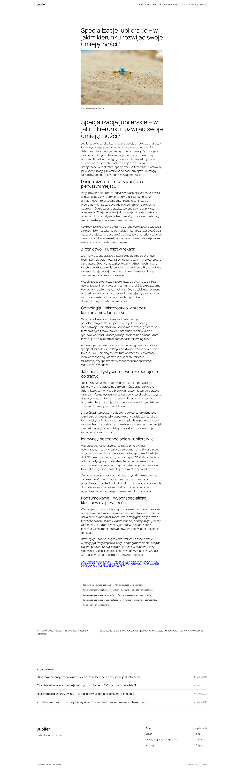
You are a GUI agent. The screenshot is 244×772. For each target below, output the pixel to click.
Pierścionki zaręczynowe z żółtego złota (141, 600)
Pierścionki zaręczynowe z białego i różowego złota (132, 590)
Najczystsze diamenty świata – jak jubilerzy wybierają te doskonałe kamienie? (86, 693)
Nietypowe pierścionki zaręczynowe (96, 585)
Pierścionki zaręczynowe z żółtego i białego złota (101, 600)
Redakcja (90, 108)
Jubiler (41, 4)
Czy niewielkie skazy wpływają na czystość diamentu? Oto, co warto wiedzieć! (86, 685)
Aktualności (100, 108)
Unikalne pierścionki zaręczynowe (95, 605)
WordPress (203, 764)
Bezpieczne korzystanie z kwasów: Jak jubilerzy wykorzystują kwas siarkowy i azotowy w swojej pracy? (152, 630)
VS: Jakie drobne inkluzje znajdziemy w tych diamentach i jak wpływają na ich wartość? (91, 702)
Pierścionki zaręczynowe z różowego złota (134, 595)
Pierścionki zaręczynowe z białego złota (98, 595)
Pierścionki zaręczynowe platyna (95, 590)
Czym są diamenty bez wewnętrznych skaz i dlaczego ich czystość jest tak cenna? (89, 677)
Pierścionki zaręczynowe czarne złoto (129, 585)
